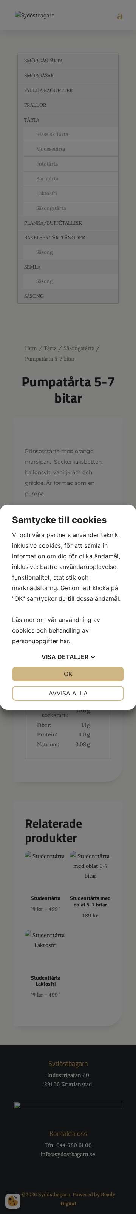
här (64, 641)
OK (68, 674)
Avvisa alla (68, 693)
